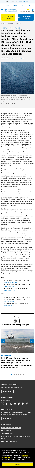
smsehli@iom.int (9, 305)
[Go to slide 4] (17, 375)
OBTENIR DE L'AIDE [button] (26, 17)
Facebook (6, 404)
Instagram (11, 404)
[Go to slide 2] (13, 375)
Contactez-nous (6, 431)
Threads (27, 404)
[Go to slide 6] (21, 375)
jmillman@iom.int (9, 301)
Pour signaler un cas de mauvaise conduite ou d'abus (15, 437)
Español (22, 5)
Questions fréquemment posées (11, 428)
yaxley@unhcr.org (9, 286)
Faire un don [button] (28, 11)
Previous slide (3, 341)
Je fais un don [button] (7, 391)
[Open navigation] (2, 10)
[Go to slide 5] (19, 375)
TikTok (19, 404)
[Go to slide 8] (24, 375)
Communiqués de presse (14, 23)
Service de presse (6, 433)
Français (14, 5)
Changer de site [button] (23, 2)
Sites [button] (33, 11)
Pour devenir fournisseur (9, 441)
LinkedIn (23, 404)
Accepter (17, 464)
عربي (28, 5)
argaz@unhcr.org (9, 290)
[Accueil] (10, 10)
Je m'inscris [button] (7, 418)
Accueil (3, 23)
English (7, 5)
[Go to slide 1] (12, 375)
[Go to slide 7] (22, 375)
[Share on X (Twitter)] (15, 321)
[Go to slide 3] (15, 375)
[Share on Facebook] (19, 321)
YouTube (15, 404)
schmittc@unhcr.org (10, 283)
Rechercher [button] (22, 11)
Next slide (32, 341)
